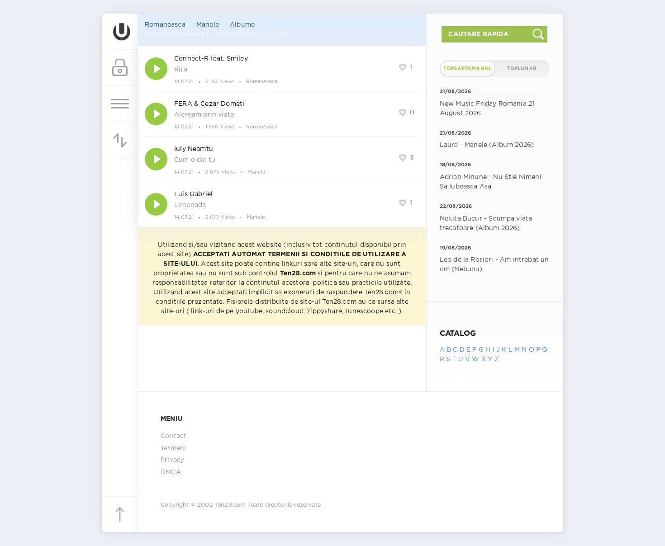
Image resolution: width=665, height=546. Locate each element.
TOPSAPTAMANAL (467, 68)
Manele (207, 25)
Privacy (172, 460)
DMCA (171, 472)
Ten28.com (230, 505)
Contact (173, 436)
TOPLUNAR (522, 68)
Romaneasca (165, 25)
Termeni (173, 448)
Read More (282, 68)
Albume (242, 25)
